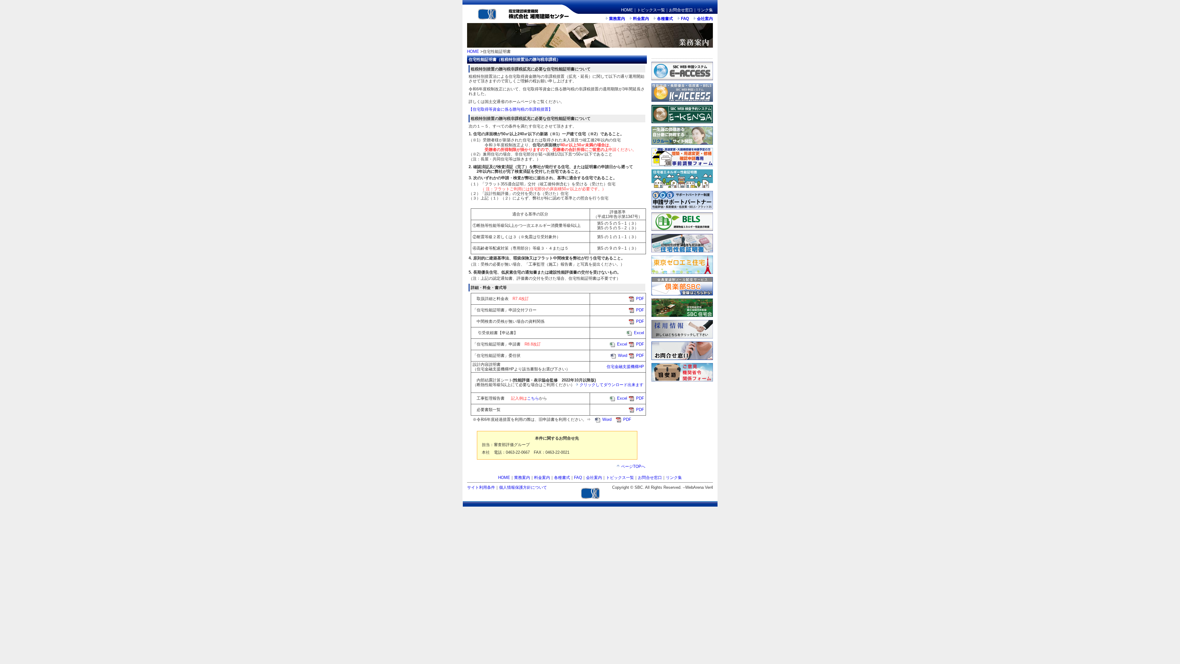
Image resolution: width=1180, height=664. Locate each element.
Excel (639, 332)
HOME (627, 10)
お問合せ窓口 (681, 10)
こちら (533, 398)
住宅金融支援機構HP (625, 366)
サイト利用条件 (481, 487)
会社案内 (705, 18)
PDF (640, 298)
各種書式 (665, 18)
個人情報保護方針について (523, 487)
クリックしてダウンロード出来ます (611, 384)
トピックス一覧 (651, 10)
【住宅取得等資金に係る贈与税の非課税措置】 (511, 109)
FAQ (685, 18)
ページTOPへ (633, 466)
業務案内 (617, 18)
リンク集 (705, 10)
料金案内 (641, 18)
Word (622, 355)
